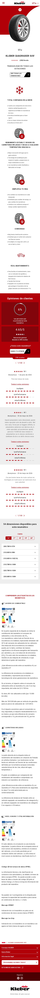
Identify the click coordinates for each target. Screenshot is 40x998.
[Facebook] (22, 978)
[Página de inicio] (19, 3)
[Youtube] (18, 978)
